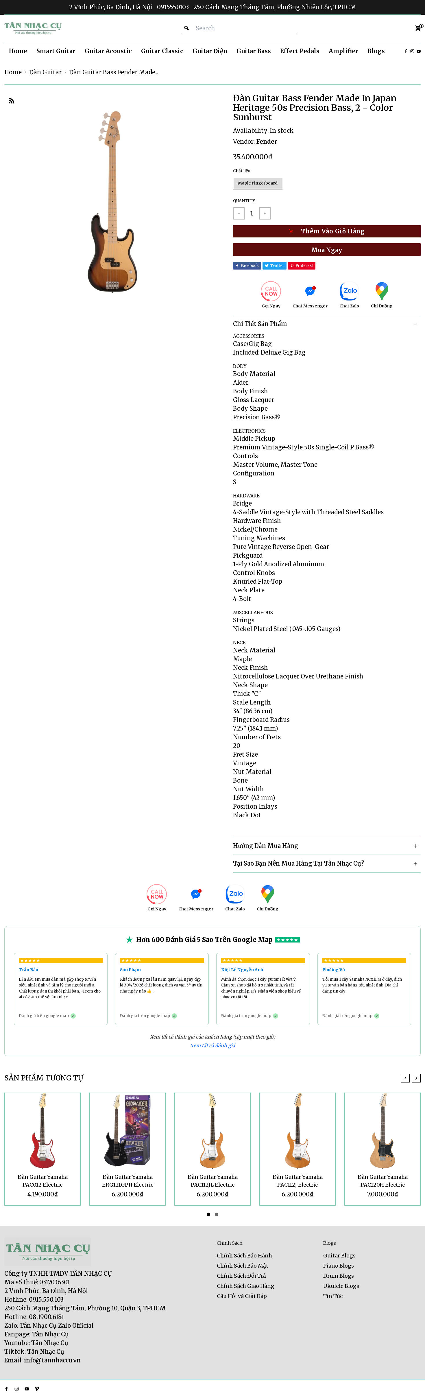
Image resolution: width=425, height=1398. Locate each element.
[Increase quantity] (265, 213)
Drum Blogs (338, 1275)
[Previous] (405, 1078)
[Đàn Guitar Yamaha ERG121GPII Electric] (42, 1131)
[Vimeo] (37, 1389)
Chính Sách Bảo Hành (244, 1255)
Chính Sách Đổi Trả (241, 1275)
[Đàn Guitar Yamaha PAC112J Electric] (212, 1131)
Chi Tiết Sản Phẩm (260, 323)
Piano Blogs (338, 1265)
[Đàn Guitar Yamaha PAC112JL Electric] (127, 1131)
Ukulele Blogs (341, 1286)
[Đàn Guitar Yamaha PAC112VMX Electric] (382, 1131)
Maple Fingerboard (258, 183)
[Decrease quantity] (239, 213)
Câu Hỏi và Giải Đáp (242, 1296)
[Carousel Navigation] (411, 1078)
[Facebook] (406, 51)
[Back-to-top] (412, 1386)
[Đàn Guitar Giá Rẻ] (33, 28)
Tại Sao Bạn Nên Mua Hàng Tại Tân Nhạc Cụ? (298, 863)
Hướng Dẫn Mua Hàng (265, 845)
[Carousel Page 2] (216, 1214)
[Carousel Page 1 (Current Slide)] (208, 1214)
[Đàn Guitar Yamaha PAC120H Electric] (297, 1131)
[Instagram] (412, 51)
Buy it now (327, 249)
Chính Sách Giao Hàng (245, 1286)
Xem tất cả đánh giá (212, 1045)
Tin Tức (333, 1296)
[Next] (416, 1078)
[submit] (186, 28)
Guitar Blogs (339, 1255)
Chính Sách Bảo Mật (242, 1265)
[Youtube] (419, 51)
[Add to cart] (327, 231)
